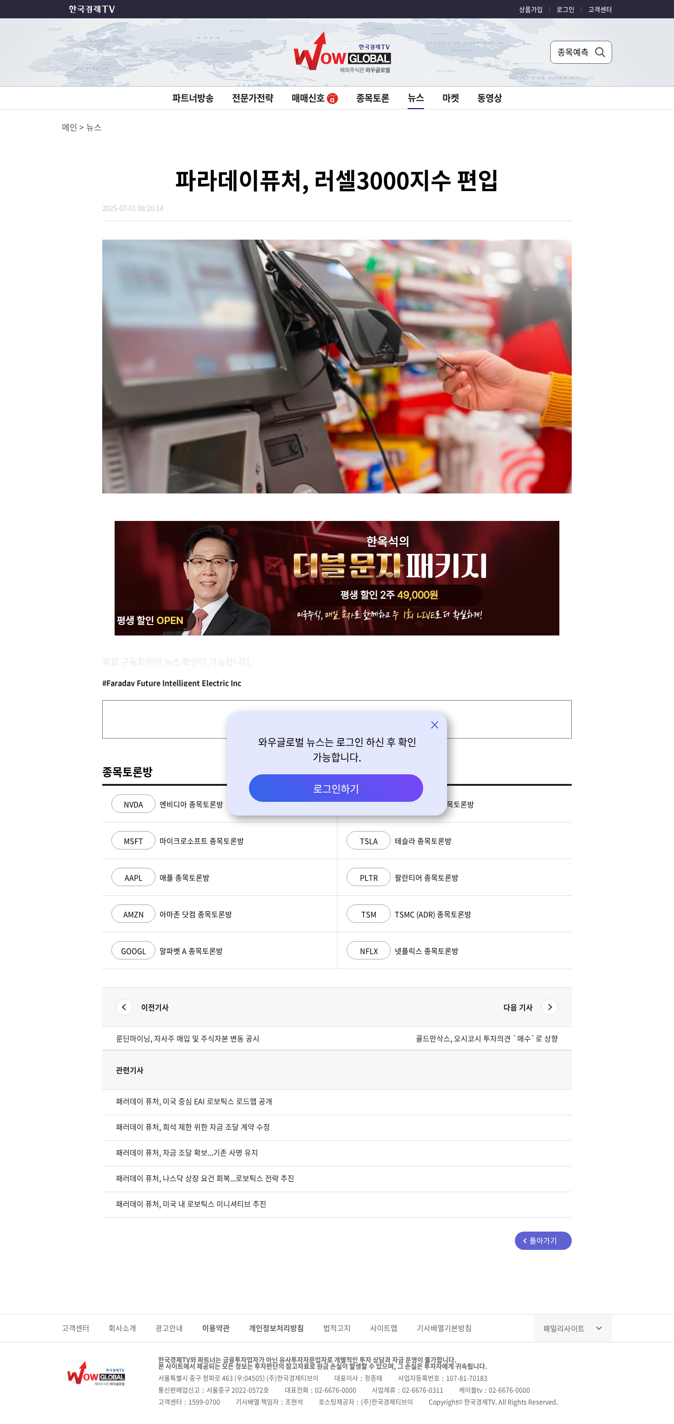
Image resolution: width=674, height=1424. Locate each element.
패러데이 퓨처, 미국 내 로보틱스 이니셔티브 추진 (191, 1203)
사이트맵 (384, 1327)
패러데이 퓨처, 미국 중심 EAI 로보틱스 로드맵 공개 (194, 1100)
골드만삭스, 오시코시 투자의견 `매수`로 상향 (487, 1038)
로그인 (566, 9)
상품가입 (531, 9)
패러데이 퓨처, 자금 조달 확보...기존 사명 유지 (187, 1152)
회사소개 (122, 1327)
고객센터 (600, 9)
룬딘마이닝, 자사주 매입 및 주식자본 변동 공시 (188, 1038)
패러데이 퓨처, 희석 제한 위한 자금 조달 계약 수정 (193, 1126)
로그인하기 (336, 788)
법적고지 (337, 1327)
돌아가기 (543, 1240)
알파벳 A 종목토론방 (172, 950)
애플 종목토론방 (167, 877)
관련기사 (130, 1069)
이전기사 (155, 1007)
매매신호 (309, 97)
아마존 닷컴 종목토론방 (177, 914)
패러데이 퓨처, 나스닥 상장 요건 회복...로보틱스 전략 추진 (205, 1177)
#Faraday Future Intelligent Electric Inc (171, 682)
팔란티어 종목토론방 (409, 877)
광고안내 (169, 1327)
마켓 (450, 97)
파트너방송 (193, 97)
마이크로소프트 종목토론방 (184, 840)
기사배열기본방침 (444, 1327)
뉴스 (416, 97)
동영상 (489, 97)
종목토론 (372, 97)
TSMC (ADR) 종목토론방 (416, 914)
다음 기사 (518, 1007)
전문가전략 (252, 97)
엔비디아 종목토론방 (173, 804)
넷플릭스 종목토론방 (409, 950)
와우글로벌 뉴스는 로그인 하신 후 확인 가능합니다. (337, 749)
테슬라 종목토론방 (406, 840)
